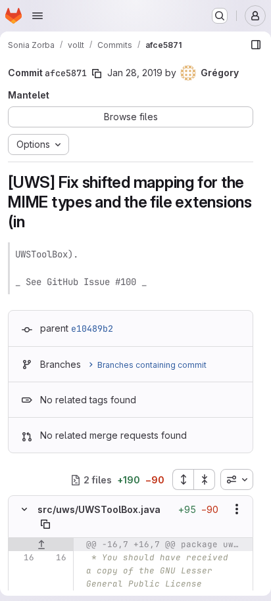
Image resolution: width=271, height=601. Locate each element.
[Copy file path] (45, 524)
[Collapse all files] (204, 479)
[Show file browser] (255, 44)
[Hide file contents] (24, 509)
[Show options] (237, 509)
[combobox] (236, 479)
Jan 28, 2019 (134, 72)
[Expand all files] (182, 479)
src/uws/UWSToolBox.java (98, 509)
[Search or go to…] (220, 16)
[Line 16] (23, 557)
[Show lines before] (41, 544)
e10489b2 (92, 328)
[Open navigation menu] (37, 15)
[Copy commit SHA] (97, 73)
